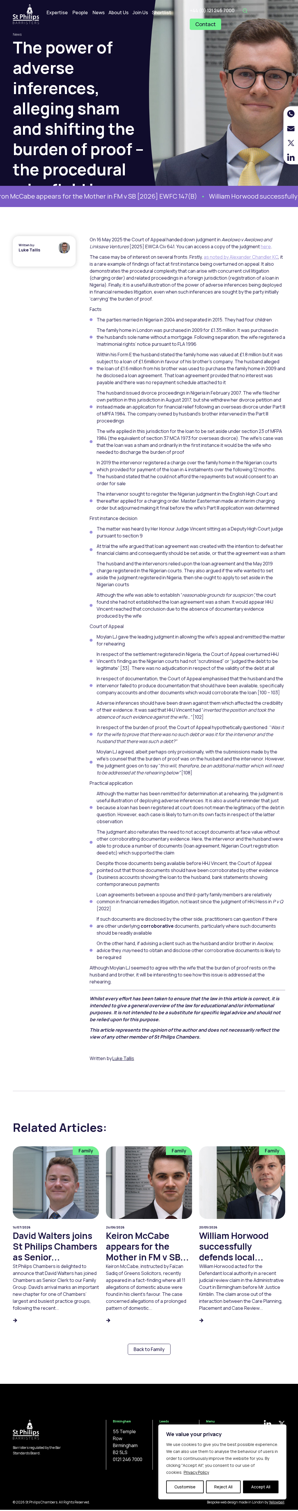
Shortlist (161, 12)
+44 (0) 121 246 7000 (212, 10)
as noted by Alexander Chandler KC (241, 257)
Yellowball (276, 1502)
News (99, 12)
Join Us (140, 12)
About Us (119, 12)
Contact (205, 24)
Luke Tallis (29, 250)
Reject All (223, 1487)
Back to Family (149, 1349)
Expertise (57, 12)
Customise (185, 1487)
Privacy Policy (196, 1472)
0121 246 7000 (127, 1459)
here (266, 246)
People (80, 12)
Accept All (260, 1487)
